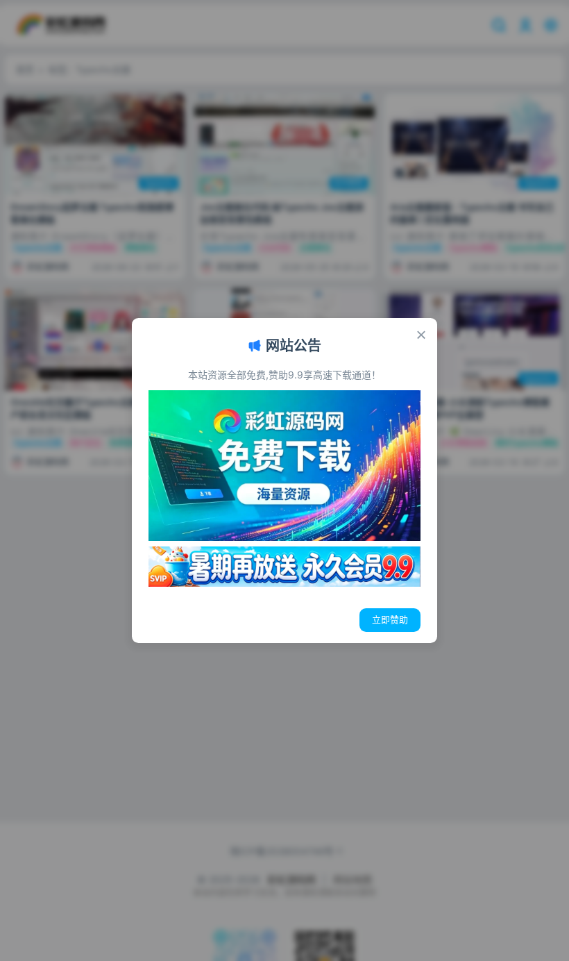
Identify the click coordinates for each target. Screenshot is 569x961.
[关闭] (421, 334)
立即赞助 (390, 619)
